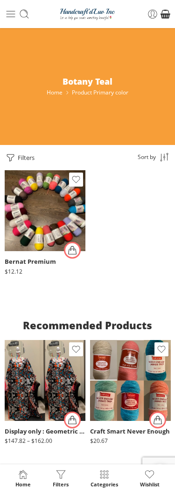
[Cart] (165, 14)
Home (55, 92)
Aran (30, 206)
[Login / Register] (152, 14)
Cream (116, 390)
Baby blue (30, 234)
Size (10, 381)
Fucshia (116, 404)
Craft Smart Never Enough (130, 431)
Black (116, 376)
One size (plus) (30, 408)
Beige (115, 361)
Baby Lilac (30, 248)
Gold (116, 418)
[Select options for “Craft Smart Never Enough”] (157, 420)
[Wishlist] (76, 180)
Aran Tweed (30, 220)
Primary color (22, 180)
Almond (30, 191)
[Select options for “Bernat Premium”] (72, 250)
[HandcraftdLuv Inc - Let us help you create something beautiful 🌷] (87, 14)
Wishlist (150, 484)
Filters (25, 157)
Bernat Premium (30, 262)
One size (30, 394)
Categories (104, 484)
